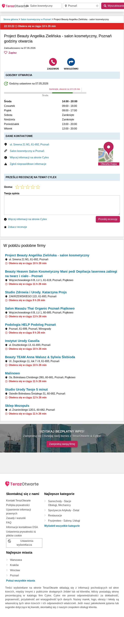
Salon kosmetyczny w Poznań (36, 19)
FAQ (8, 522)
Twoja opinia (11, 193)
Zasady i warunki (16, 518)
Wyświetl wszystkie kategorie (62, 525)
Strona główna (10, 19)
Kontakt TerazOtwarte (18, 500)
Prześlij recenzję (107, 219)
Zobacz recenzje (17, 227)
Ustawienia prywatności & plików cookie (21, 533)
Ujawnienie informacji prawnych (18, 511)
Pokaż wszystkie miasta (20, 580)
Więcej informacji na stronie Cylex (29, 157)
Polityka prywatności (18, 505)
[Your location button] (97, 6)
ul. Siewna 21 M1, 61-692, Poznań (29, 144)
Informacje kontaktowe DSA (22, 527)
